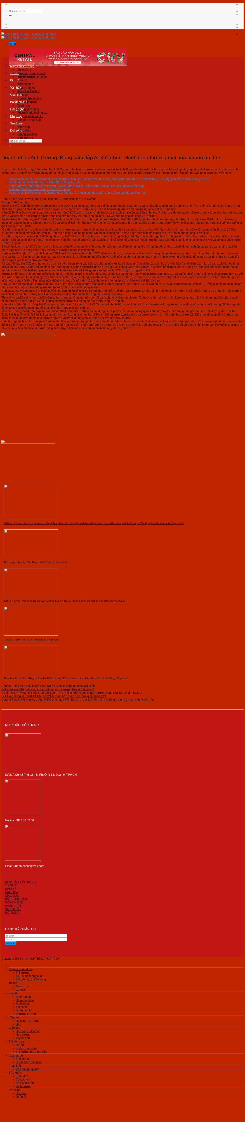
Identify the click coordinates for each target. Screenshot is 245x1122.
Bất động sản (18, 101)
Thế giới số (24, 112)
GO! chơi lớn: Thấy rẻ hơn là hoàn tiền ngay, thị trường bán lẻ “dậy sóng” (47, 689)
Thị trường (24, 69)
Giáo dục (16, 94)
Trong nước (24, 76)
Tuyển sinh (23, 1037)
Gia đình (22, 134)
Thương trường (26, 1013)
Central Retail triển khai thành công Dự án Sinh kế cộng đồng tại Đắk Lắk (48, 685)
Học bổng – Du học (29, 98)
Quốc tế (22, 80)
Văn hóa (15, 87)
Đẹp (18, 1024)
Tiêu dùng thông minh (31, 73)
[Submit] (10, 15)
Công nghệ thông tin (30, 116)
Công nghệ (17, 109)
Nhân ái (22, 137)
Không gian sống (28, 109)
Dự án (21, 105)
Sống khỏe (24, 130)
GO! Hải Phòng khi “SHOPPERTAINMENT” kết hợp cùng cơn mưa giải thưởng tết (53, 696)
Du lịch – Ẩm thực (28, 91)
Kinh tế (14, 80)
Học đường (23, 1034)
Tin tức (14, 73)
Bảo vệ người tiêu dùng (31, 979)
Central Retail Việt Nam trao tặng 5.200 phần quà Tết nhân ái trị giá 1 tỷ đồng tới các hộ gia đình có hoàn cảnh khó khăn (77, 699)
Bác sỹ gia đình (25, 1082)
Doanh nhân (24, 1010)
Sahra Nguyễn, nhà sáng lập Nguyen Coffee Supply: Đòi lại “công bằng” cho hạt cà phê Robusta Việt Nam (76, 185)
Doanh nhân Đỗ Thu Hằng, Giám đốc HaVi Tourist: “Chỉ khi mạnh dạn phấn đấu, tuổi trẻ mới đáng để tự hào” (78, 192)
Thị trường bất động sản (31, 1051)
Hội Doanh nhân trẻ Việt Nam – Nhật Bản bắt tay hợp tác (45, 182)
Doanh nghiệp (26, 87)
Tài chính (22, 1007)
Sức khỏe (16, 123)
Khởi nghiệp (25, 84)
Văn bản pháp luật (29, 119)
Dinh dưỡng (23, 1086)
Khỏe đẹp (23, 127)
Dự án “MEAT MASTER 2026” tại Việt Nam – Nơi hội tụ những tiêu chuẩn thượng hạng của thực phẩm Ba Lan (71, 692)
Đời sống (16, 130)
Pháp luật (16, 116)
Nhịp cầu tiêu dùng (22, 66)
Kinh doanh (23, 1003)
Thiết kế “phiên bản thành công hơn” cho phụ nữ (39, 189)
